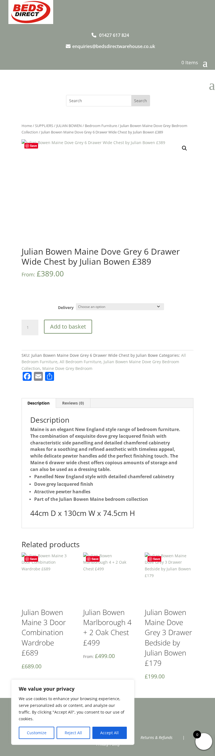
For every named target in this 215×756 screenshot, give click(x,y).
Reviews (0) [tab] (73, 403)
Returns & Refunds (156, 737)
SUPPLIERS (44, 125)
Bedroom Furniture (101, 125)
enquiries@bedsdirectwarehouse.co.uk (113, 46)
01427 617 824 (114, 35)
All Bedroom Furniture (80, 361)
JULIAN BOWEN (69, 125)
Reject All (73, 732)
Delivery (66, 307)
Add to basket (68, 326)
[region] (72, 712)
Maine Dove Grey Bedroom (67, 368)
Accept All (109, 732)
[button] (184, 148)
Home (27, 125)
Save (33, 145)
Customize (36, 732)
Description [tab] (38, 403)
